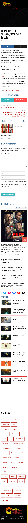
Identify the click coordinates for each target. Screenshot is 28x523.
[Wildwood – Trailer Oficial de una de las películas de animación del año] (6, 311)
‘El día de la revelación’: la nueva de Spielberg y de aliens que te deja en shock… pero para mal (13, 261)
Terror (10, 495)
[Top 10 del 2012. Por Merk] (7, 128)
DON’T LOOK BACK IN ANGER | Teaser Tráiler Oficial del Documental (19, 380)
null (8, 486)
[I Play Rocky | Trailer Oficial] (6, 346)
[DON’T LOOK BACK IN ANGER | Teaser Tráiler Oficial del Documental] (6, 381)
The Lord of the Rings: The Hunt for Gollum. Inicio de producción (19, 354)
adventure (6, 424)
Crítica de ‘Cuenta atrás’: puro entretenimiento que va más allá (11, 245)
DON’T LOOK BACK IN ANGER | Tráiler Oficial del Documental (20, 302)
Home (2, 518)
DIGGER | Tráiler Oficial (19, 361)
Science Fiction (7, 491)
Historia (16, 472)
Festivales (16, 518)
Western (5, 500)
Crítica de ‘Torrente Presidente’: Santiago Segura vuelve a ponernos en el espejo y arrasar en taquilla (12, 285)
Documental (19, 453)
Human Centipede (10, 90)
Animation (16, 429)
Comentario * (5, 154)
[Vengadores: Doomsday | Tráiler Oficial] (6, 337)
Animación (6, 429)
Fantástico (15, 467)
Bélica (4, 439)
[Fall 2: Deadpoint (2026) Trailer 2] (6, 320)
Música (21, 481)
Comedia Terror (7, 448)
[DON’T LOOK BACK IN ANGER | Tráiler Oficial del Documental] (6, 302)
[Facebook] (7, 46)
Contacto (22, 518)
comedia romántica (17, 443)
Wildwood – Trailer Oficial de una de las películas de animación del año (20, 310)
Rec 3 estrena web (19, 125)
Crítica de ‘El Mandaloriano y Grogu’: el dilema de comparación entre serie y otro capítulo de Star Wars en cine (12, 269)
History (5, 476)
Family (12, 462)
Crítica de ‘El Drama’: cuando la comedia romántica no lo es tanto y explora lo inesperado (12, 277)
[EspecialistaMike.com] (7, 5)
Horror (13, 476)
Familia (5, 462)
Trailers (7, 518)
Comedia (5, 443)
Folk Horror (6, 472)
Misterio (21, 476)
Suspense (18, 491)
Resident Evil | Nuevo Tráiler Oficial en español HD (19, 328)
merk (4, 41)
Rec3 (17, 90)
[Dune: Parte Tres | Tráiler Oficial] (6, 372)
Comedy (18, 448)
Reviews (12, 518)
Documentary (7, 457)
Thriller (18, 495)
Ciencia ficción (19, 439)
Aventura (5, 434)
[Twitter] (20, 46)
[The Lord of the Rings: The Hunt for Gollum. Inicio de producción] (6, 354)
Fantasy (20, 462)
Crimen (5, 453)
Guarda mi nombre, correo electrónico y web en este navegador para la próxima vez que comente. (14, 184)
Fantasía (5, 467)
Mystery (12, 481)
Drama (17, 457)
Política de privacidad (6, 519)
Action (17, 420)
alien (14, 424)
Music (4, 481)
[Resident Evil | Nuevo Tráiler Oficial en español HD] (6, 328)
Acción (6, 254)
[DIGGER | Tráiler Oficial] (6, 363)
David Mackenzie (18, 254)
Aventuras (15, 434)
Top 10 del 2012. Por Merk (6, 136)
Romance (21, 486)
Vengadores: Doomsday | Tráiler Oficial (19, 336)
